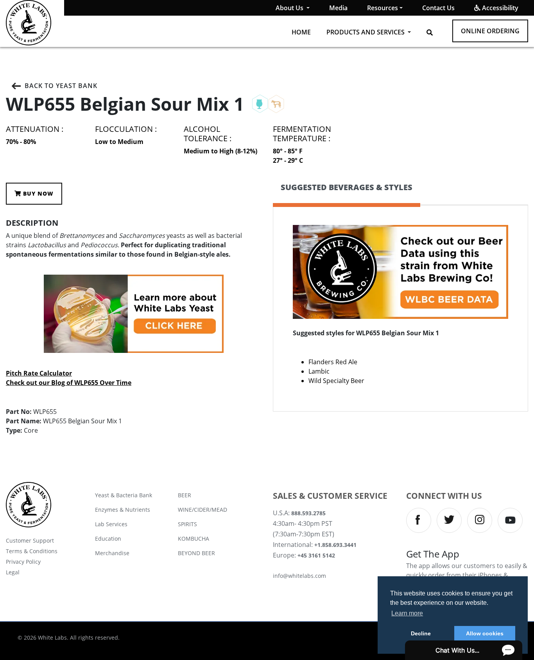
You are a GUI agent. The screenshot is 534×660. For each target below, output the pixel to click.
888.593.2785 (308, 513)
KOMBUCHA (193, 538)
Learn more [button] (407, 613)
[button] (430, 32)
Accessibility (499, 8)
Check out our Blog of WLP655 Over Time (68, 382)
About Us (290, 8)
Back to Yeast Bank (61, 85)
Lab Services (111, 524)
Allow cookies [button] (485, 633)
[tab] (346, 194)
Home (301, 32)
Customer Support (30, 540)
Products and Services (366, 32)
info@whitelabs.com (299, 575)
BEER (184, 495)
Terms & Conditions (31, 551)
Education (108, 538)
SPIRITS (187, 524)
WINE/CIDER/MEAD (202, 509)
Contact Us (438, 8)
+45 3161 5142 (316, 555)
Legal (13, 572)
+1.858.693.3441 (335, 545)
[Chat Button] (463, 650)
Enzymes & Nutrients (122, 509)
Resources (382, 8)
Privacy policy (23, 561)
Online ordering (490, 31)
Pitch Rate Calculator (39, 373)
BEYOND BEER (196, 553)
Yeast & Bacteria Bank (123, 495)
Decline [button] (421, 633)
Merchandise (112, 553)
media (338, 8)
